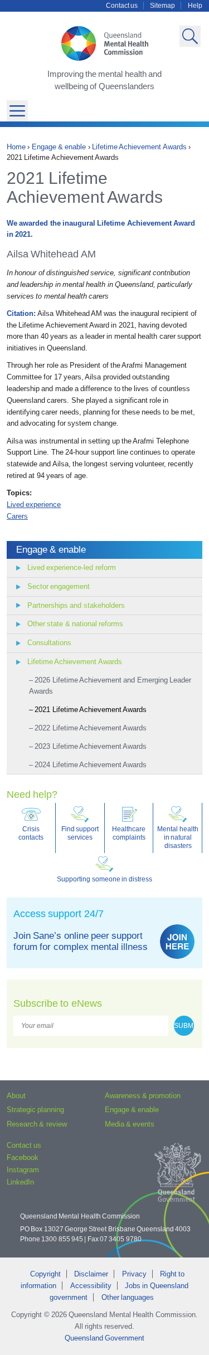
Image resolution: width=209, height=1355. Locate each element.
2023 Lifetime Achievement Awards (91, 746)
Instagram (23, 1170)
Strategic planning (35, 1109)
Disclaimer (91, 1274)
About (16, 1095)
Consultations (49, 642)
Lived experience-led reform (71, 567)
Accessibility (90, 1285)
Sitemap (162, 5)
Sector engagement (58, 586)
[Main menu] (17, 110)
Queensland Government (104, 1338)
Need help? (32, 794)
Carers (17, 516)
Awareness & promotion (143, 1095)
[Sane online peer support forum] (177, 941)
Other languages (127, 1297)
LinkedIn (20, 1182)
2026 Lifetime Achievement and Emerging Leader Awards (110, 686)
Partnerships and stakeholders (76, 605)
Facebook (22, 1157)
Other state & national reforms (75, 624)
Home (16, 147)
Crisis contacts (30, 833)
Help (195, 5)
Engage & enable (59, 147)
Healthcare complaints (128, 833)
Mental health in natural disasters (177, 837)
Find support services (80, 833)
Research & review (37, 1124)
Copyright (45, 1274)
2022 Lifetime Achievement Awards (91, 728)
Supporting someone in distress (104, 879)
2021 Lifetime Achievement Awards (91, 709)
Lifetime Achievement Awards (139, 147)
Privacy (134, 1274)
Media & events (130, 1124)
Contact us (122, 5)
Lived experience (34, 504)
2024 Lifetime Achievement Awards (91, 765)
